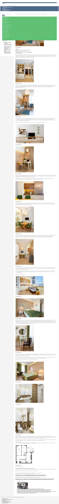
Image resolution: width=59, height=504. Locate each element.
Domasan (3, 3)
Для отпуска (21, 14)
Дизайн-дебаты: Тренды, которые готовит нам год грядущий (8, 47)
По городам (31, 14)
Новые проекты (4, 6)
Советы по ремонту (5, 10)
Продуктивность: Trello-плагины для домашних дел (8, 45)
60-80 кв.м (17, 14)
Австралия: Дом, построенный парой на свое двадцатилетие (30, 475)
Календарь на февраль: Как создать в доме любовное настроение (7, 52)
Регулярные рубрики (5, 501)
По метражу (4, 8)
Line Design (30, 52)
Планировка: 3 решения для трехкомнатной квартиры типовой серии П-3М (34, 479)
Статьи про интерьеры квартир (7, 7)
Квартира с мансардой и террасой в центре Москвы (8, 50)
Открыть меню (4, 2)
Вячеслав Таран (20, 53)
